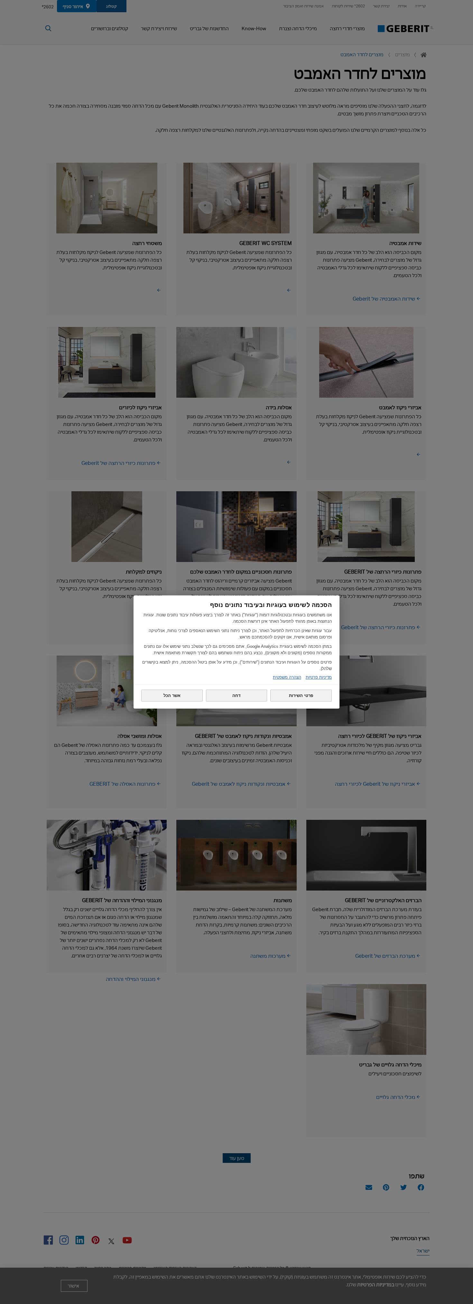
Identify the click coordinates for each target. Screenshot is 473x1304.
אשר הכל (172, 695)
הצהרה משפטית (287, 677)
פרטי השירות (301, 695)
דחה (236, 695)
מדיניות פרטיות (319, 677)
